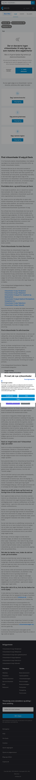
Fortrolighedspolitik (29, 379)
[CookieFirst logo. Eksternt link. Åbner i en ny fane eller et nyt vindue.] (2, 381)
